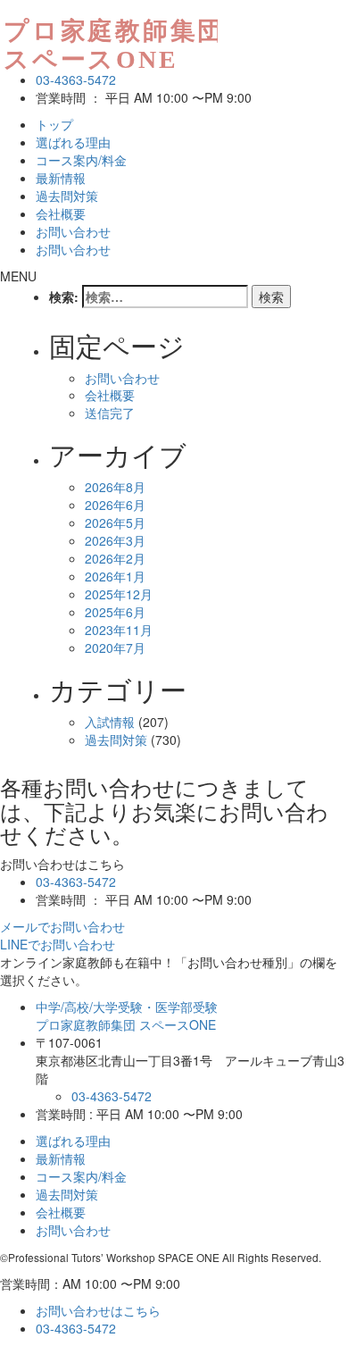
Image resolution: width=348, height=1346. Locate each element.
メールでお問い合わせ (62, 926)
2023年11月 (119, 630)
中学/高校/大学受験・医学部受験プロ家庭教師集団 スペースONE (127, 1015)
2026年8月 (115, 487)
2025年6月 (115, 612)
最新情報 (61, 178)
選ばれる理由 (73, 142)
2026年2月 (115, 558)
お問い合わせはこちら (98, 1310)
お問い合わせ (73, 231)
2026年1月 (115, 576)
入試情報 (110, 722)
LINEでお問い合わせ (57, 944)
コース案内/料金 (81, 160)
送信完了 (110, 413)
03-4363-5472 (76, 79)
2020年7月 (115, 647)
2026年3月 (115, 540)
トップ (54, 124)
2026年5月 (115, 522)
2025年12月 (119, 594)
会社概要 (61, 213)
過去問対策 (67, 196)
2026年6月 (115, 505)
